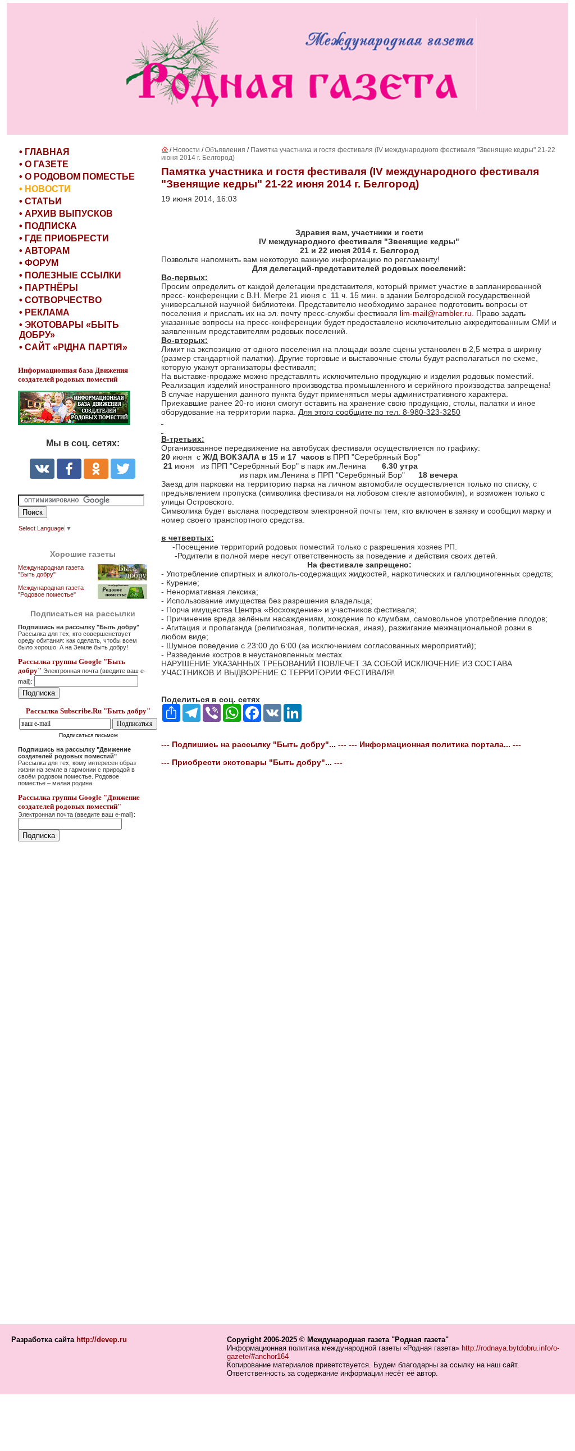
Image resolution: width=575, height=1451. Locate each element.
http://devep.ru (101, 1339)
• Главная (44, 152)
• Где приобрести (64, 238)
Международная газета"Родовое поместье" (51, 591)
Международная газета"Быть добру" (51, 571)
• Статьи (40, 201)
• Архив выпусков (66, 213)
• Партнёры (48, 287)
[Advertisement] (85, 1084)
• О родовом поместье (77, 176)
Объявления (225, 150)
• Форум (38, 263)
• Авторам (44, 250)
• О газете (44, 164)
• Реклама (44, 312)
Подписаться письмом (88, 735)
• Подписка (48, 226)
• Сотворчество (60, 300)
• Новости (45, 189)
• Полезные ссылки (70, 275)
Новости (186, 150)
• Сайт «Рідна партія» (73, 347)
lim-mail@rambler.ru (436, 313)
